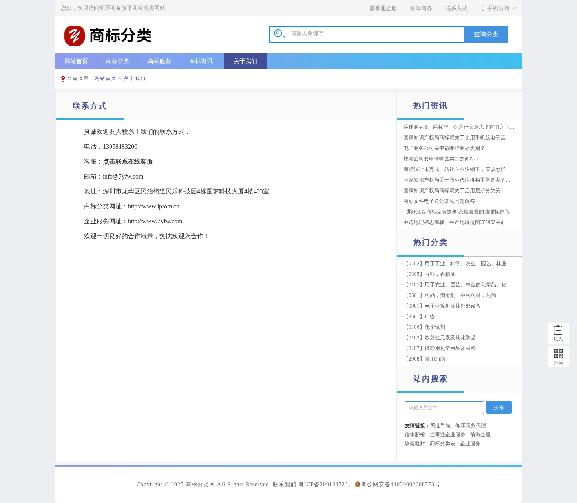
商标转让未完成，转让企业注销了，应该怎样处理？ (462, 169)
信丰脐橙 (415, 434)
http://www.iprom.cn (153, 206)
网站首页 (76, 61)
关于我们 (245, 61)
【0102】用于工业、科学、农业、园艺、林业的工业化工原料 (473, 263)
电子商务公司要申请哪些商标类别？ (444, 148)
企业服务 (470, 444)
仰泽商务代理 (470, 425)
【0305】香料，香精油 (429, 274)
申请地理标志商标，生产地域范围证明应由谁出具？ (462, 222)
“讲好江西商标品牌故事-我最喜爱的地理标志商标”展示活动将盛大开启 (483, 212)
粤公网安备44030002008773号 (400, 484)
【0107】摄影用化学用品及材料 (440, 348)
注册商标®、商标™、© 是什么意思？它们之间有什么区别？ (472, 127)
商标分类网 (200, 484)
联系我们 (284, 484)
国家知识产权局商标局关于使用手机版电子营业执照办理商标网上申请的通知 (490, 137)
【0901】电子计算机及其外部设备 (442, 306)
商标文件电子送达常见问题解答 (439, 201)
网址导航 (440, 425)
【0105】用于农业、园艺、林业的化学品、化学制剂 (463, 285)
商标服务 (159, 61)
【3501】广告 (419, 316)
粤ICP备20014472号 (324, 484)
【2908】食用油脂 (424, 359)
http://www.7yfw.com (155, 221)
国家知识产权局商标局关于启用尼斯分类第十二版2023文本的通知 (478, 190)
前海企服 (480, 434)
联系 (558, 339)
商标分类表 (442, 444)
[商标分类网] (108, 46)
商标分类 (118, 61)
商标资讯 (201, 61)
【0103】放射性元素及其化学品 (440, 338)
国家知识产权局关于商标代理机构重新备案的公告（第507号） (474, 180)
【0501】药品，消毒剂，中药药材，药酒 (450, 295)
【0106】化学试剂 (424, 327)
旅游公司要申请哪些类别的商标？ (442, 159)
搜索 (499, 407)
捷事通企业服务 (448, 434)
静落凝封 (415, 444)
